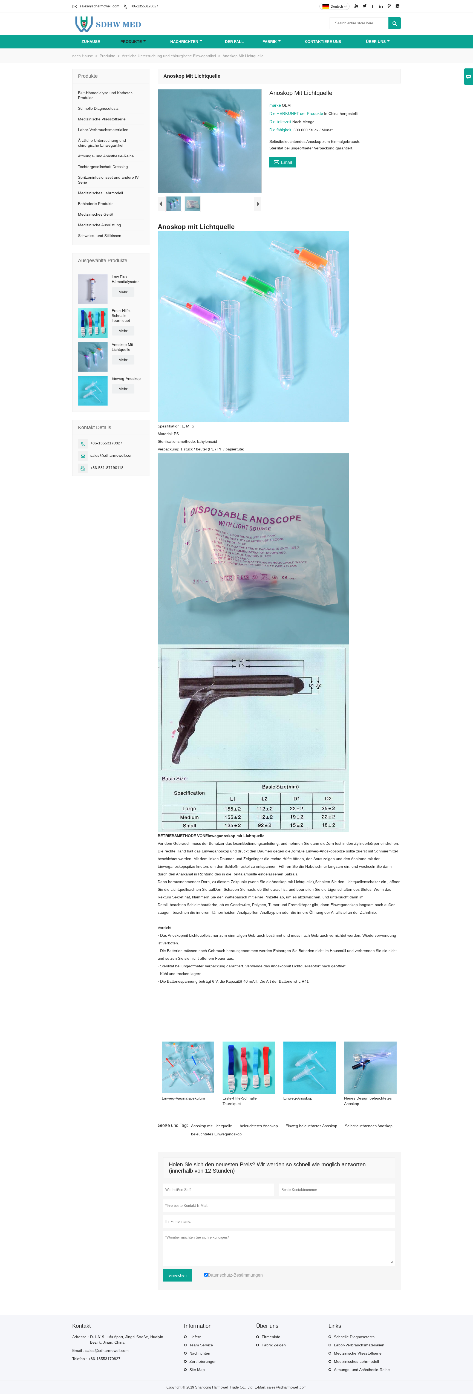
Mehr (123, 292)
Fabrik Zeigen (274, 1345)
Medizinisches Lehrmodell (100, 193)
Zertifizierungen (203, 1361)
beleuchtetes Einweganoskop (216, 1134)
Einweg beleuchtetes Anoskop (311, 1126)
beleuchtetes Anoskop (259, 1126)
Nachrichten (184, 41)
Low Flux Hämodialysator (125, 279)
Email (282, 162)
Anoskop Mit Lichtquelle (122, 347)
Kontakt (81, 1326)
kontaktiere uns (323, 41)
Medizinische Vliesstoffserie (102, 119)
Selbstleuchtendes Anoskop (369, 1126)
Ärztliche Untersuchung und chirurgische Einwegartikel (169, 56)
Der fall (234, 41)
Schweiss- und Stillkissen (99, 235)
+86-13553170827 (144, 6)
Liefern (195, 1337)
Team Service (201, 1345)
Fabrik (270, 41)
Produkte (131, 41)
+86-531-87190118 (106, 467)
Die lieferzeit (280, 121)
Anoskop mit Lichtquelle (211, 1126)
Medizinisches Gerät (95, 214)
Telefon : (79, 1359)
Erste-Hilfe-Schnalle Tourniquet (121, 315)
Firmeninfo (271, 1337)
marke (275, 105)
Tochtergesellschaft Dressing (103, 166)
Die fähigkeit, (281, 130)
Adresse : (80, 1337)
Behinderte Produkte (96, 203)
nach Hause (82, 56)
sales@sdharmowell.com (99, 6)
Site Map (197, 1369)
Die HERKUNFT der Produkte (296, 113)
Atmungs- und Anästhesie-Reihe (106, 156)
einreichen (178, 1275)
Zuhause (91, 41)
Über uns (376, 41)
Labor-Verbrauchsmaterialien (103, 130)
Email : (78, 1350)
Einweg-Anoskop (126, 378)
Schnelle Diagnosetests (98, 108)
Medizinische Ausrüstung (99, 225)
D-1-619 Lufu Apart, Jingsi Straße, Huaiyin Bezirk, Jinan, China (126, 1339)
